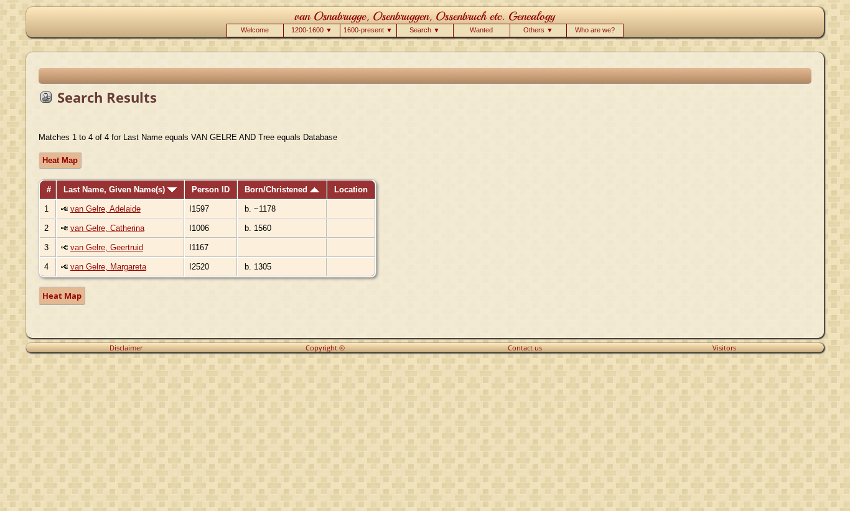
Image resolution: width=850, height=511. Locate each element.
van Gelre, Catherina (107, 228)
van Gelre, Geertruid (106, 247)
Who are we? (595, 30)
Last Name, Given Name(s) (115, 189)
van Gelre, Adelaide (105, 208)
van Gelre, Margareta (108, 266)
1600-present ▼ (368, 30)
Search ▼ (424, 30)
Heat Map (60, 160)
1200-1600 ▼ (311, 30)
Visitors (724, 347)
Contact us (525, 347)
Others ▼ (538, 30)
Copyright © (325, 347)
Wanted (481, 30)
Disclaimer (126, 347)
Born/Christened (277, 189)
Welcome (255, 30)
